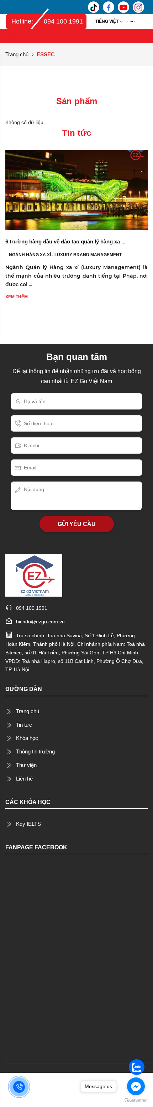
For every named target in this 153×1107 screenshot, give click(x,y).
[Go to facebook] (136, 1086)
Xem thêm (16, 296)
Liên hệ (24, 779)
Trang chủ (16, 54)
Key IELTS (28, 824)
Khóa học (27, 738)
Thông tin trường (35, 751)
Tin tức (24, 725)
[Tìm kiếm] (141, 21)
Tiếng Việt (106, 21)
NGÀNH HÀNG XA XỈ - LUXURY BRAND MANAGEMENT (65, 254)
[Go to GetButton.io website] (136, 1100)
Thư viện (26, 765)
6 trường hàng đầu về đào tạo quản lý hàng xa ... (65, 241)
